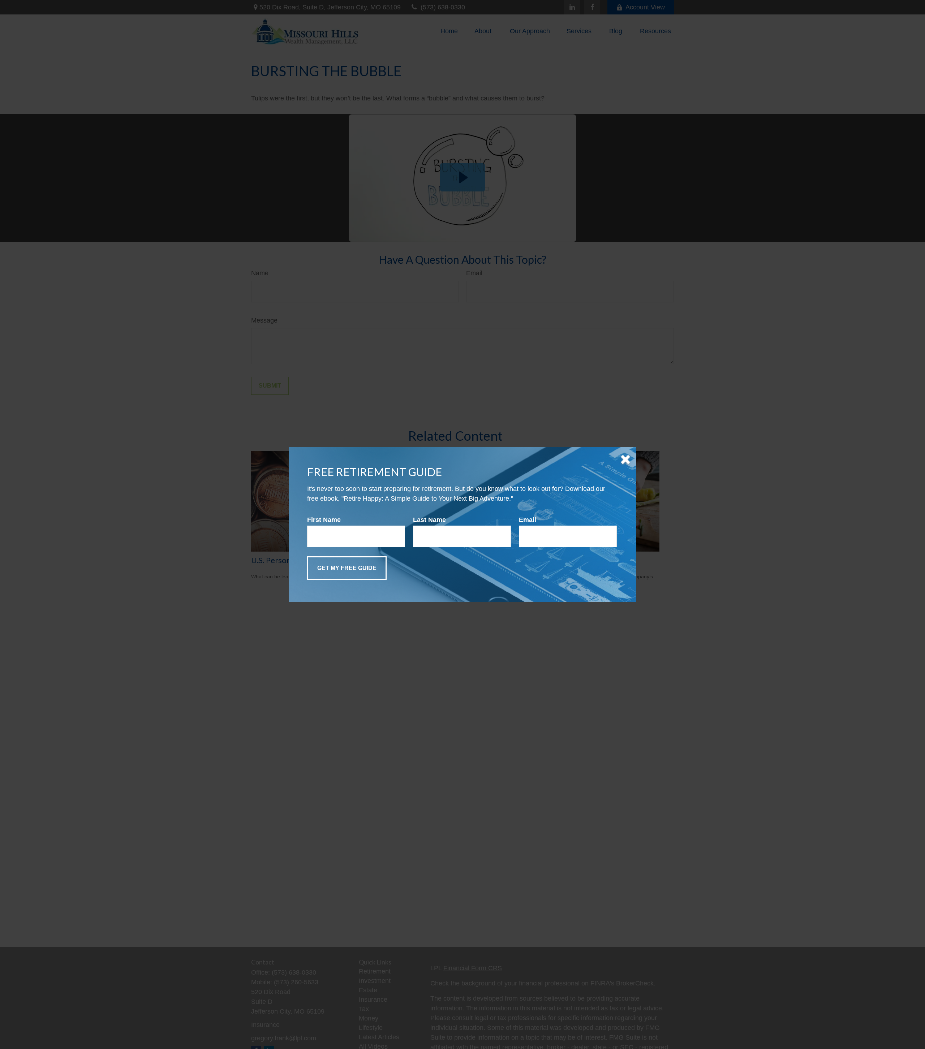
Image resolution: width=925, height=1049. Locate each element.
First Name (324, 519)
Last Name (429, 519)
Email (527, 519)
